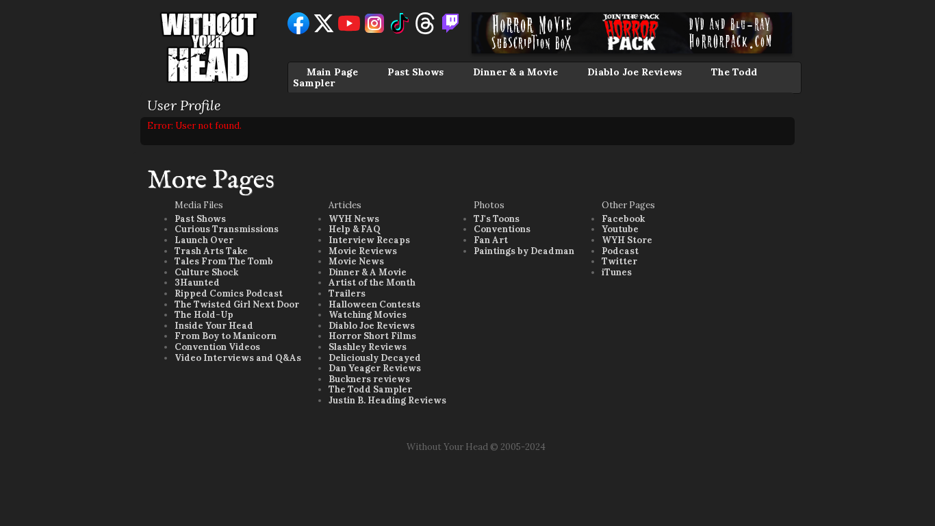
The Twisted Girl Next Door (237, 304)
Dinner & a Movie (515, 72)
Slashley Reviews (368, 347)
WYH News (354, 219)
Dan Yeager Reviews (375, 368)
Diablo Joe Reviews (634, 72)
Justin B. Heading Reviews (387, 400)
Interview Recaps (369, 240)
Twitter (619, 261)
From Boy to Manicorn (226, 336)
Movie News (356, 261)
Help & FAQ (355, 229)
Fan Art (491, 240)
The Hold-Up (204, 315)
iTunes (617, 272)
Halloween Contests (374, 304)
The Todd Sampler (370, 389)
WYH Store (627, 240)
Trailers (347, 293)
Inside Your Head (214, 325)
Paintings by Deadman (524, 251)
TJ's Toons (497, 219)
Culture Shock (206, 272)
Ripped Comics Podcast (229, 293)
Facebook (623, 219)
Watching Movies (368, 315)
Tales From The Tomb (224, 261)
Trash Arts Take (211, 251)
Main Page (332, 72)
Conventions (502, 229)
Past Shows (415, 72)
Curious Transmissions (227, 229)
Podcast (620, 251)
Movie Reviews (363, 251)
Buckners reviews (369, 379)
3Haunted (197, 282)
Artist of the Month (372, 282)
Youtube (620, 229)
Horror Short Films (372, 336)
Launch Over (204, 240)
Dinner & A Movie (368, 272)
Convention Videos (217, 347)
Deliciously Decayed (375, 358)
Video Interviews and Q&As (238, 358)
